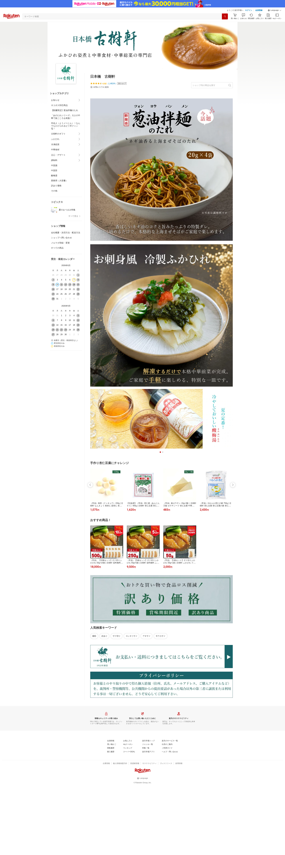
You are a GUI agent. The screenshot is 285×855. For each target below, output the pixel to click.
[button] (274, 10)
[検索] (225, 16)
